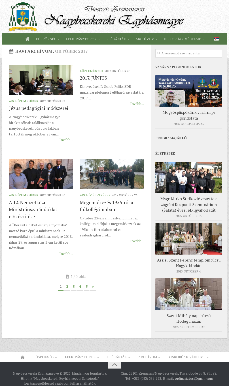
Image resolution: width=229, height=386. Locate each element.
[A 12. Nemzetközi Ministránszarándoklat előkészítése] (41, 174)
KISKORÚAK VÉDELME (182, 38)
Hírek (33, 101)
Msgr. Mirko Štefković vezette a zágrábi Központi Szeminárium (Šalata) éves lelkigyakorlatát (188, 204)
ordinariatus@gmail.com (194, 378)
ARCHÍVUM (145, 38)
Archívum (17, 101)
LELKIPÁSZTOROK (81, 38)
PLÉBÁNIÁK (116, 38)
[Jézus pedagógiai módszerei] (41, 80)
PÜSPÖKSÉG (46, 38)
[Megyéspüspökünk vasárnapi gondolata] (188, 91)
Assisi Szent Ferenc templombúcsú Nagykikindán (189, 262)
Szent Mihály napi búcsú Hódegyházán (189, 318)
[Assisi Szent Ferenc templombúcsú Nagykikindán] (188, 239)
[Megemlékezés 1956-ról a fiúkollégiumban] (112, 174)
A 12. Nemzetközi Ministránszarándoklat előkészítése (33, 209)
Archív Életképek (95, 195)
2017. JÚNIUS (93, 78)
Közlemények (91, 71)
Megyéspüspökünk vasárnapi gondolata (189, 114)
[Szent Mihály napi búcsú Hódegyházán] (188, 294)
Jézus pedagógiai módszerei (38, 108)
